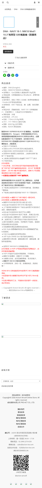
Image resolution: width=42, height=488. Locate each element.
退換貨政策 (21, 415)
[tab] (21, 63)
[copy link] (16, 75)
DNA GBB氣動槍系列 (28, 9)
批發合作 (21, 427)
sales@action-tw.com (25, 444)
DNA (15, 9)
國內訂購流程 (21, 418)
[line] (4, 75)
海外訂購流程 (21, 424)
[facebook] (8, 75)
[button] (21, 63)
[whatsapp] (12, 75)
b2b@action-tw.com (27, 447)
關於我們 (21, 409)
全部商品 (8, 9)
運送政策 (21, 412)
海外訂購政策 (21, 421)
